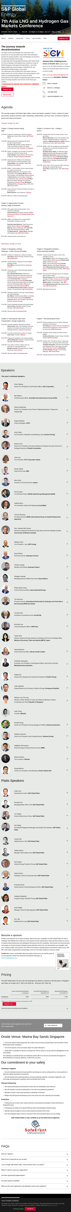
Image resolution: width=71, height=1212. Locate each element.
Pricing (28, 38)
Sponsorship (19, 38)
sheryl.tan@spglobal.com (9, 958)
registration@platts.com (55, 96)
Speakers (11, 38)
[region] (35, 1205)
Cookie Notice (54, 1205)
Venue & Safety (36, 38)
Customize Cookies (18, 1208)
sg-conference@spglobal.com (59, 75)
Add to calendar (52, 83)
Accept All (30, 1208)
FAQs (45, 38)
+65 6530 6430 (52, 92)
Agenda (3, 38)
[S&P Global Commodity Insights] (13, 11)
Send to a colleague (53, 88)
